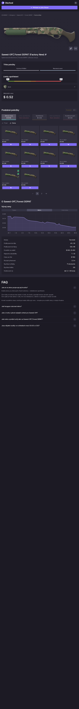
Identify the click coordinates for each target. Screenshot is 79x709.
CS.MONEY (5, 15)
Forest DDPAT (28, 15)
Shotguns (12, 15)
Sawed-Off (20, 15)
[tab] (14, 210)
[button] (39, 86)
